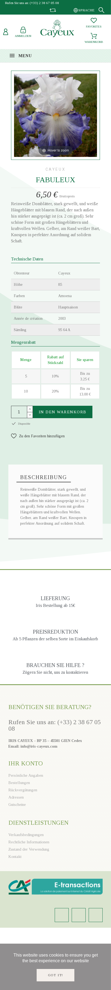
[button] (38, 436)
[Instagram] (62, 915)
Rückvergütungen (22, 790)
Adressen (16, 797)
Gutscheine (17, 804)
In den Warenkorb (62, 412)
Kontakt (15, 856)
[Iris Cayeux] (57, 29)
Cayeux (56, 169)
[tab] (43, 477)
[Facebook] (79, 915)
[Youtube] (96, 915)
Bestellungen (19, 783)
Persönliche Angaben (25, 775)
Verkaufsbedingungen (26, 835)
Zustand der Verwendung (28, 849)
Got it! (55, 975)
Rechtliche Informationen (28, 842)
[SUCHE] (101, 10)
